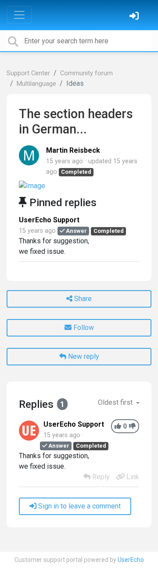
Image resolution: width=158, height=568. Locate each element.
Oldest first (116, 402)
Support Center (28, 73)
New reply (82, 356)
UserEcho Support (49, 220)
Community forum (86, 73)
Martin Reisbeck (73, 150)
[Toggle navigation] (19, 15)
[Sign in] (135, 17)
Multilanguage (36, 84)
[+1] (118, 426)
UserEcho (131, 559)
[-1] (132, 426)
